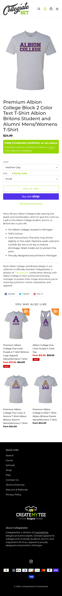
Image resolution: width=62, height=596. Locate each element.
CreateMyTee (21, 272)
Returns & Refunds (17, 489)
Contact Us (12, 480)
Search (10, 455)
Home (9, 460)
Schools (10, 465)
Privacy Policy (13, 494)
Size (15, 173)
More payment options (31, 203)
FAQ (8, 475)
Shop (9, 470)
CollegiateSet (27, 586)
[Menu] (57, 8)
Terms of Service (15, 484)
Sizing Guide (20, 173)
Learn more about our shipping (30, 149)
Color (6, 162)
